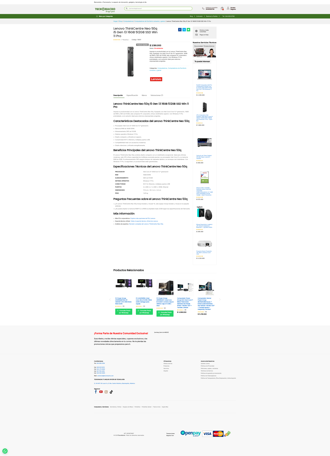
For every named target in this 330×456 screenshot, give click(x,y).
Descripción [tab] (118, 95)
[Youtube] (101, 392)
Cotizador (199, 16)
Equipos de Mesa (128, 407)
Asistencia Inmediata (211, 7)
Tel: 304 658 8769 (228, 16)
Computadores (162, 68)
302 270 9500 (101, 369)
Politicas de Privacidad (207, 366)
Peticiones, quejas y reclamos (209, 368)
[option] (123, 298)
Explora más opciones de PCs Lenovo (143, 218)
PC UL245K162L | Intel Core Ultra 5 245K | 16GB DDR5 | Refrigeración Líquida (144, 301)
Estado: (152, 48)
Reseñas (125, 40)
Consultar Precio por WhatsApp (124, 312)
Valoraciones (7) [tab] (157, 95)
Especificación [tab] (132, 95)
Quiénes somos (205, 363)
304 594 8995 (101, 373)
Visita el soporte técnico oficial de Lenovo (144, 221)
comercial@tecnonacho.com (105, 375)
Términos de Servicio (207, 371)
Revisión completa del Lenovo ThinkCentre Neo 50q (146, 224)
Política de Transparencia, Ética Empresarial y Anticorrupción (218, 378)
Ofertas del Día (168, 363)
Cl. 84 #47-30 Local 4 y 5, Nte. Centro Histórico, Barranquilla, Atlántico (114, 383)
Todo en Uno (156, 407)
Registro (233, 9)
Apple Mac (165, 407)
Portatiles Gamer (146, 407)
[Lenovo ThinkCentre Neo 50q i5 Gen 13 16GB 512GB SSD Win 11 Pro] (180, 29)
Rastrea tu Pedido (212, 16)
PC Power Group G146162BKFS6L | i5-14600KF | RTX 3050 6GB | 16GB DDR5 (123, 301)
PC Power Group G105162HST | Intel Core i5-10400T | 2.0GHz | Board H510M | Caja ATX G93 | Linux (164, 302)
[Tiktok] (111, 392)
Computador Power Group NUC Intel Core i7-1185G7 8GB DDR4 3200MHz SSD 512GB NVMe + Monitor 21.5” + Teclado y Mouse (185, 302)
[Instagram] (106, 392)
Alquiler (166, 371)
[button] (183, 295)
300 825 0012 (101, 367)
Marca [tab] (144, 95)
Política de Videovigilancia (208, 375)
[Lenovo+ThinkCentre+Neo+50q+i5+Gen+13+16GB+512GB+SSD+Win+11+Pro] (184, 29)
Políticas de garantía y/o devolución (211, 373)
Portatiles (137, 407)
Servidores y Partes (115, 407)
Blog (191, 16)
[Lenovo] (156, 79)
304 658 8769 (101, 363)
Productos (166, 366)
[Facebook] (95, 392)
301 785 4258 (101, 371)
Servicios (166, 368)
